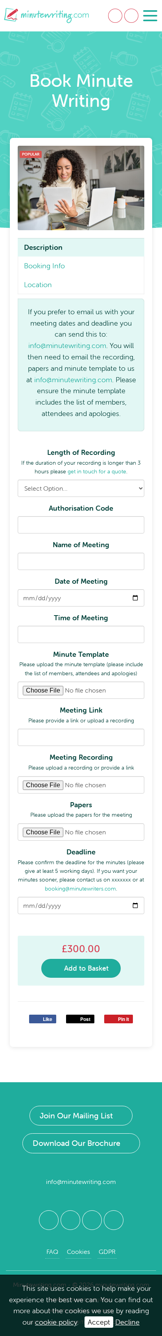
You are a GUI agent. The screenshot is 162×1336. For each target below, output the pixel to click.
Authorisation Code (81, 508)
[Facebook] (49, 1220)
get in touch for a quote (97, 471)
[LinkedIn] (92, 1220)
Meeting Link (81, 710)
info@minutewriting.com (67, 345)
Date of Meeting (81, 581)
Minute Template (81, 654)
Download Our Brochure (76, 1143)
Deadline (81, 851)
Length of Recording (81, 452)
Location (38, 284)
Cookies (78, 1251)
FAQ (52, 1251)
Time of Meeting (81, 617)
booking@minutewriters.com (80, 888)
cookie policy (56, 1322)
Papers (81, 804)
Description (43, 247)
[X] (70, 1220)
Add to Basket (85, 968)
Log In (115, 16)
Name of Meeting (81, 544)
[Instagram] (113, 1220)
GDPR (107, 1251)
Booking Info (44, 265)
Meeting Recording (81, 757)
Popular (30, 154)
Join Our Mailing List (76, 1115)
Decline (127, 1322)
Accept (99, 1322)
